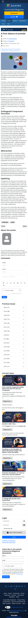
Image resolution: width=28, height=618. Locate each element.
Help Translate (7, 603)
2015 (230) (6, 347)
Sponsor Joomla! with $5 (18, 601)
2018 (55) (6, 335)
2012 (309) (6, 358)
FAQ (8, 24)
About (3, 24)
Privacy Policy (19, 573)
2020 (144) (6, 331)
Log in (14, 537)
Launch (12, 17)
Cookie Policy (6, 601)
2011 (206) (6, 362)
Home (3, 21)
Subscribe (6, 577)
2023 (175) (6, 319)
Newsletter (22, 21)
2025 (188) (6, 311)
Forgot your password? (8, 540)
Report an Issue (16, 603)
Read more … (8, 401)
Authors (15, 21)
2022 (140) (6, 323)
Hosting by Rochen (14, 617)
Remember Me (8, 528)
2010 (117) (6, 366)
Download (14, 13)
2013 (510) (6, 354)
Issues (9, 21)
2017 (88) (6, 339)
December (11, 41)
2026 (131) (6, 307)
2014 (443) (6, 351)
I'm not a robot (9, 566)
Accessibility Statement (9, 600)
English (12, 222)
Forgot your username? (8, 542)
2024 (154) (6, 315)
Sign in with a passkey (15, 532)
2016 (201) (6, 343)
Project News (5, 222)
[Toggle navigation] (3, 1)
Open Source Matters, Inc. (17, 610)
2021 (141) (6, 327)
